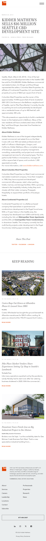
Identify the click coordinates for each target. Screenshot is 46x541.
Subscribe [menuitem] (5, 508)
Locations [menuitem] (5, 501)
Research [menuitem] (26, 493)
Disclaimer (27, 536)
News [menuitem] (25, 497)
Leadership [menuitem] (6, 497)
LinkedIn (31, 244)
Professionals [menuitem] (27, 485)
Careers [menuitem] (4, 493)
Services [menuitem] (4, 489)
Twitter (14, 244)
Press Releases (27, 37)
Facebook (22, 244)
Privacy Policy (20, 536)
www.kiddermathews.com (33, 166)
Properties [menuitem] (26, 489)
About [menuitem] (4, 485)
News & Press (16, 37)
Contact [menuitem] (5, 505)
